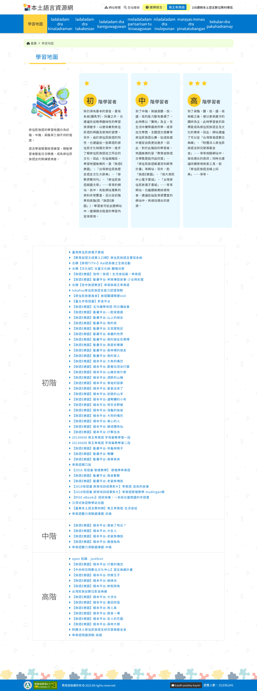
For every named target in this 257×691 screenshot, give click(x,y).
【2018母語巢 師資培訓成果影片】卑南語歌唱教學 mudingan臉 (118, 491)
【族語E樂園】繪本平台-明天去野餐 (97, 404)
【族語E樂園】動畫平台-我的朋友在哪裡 (101, 339)
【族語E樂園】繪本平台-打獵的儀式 (97, 564)
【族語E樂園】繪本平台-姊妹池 (94, 580)
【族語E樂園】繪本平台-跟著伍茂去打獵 (101, 366)
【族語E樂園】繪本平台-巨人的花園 (97, 618)
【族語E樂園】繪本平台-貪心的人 (96, 421)
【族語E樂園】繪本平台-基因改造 (96, 602)
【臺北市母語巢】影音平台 (91, 301)
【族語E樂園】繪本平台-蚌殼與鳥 (96, 586)
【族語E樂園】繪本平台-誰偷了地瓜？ (99, 525)
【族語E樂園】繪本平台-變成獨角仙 (97, 426)
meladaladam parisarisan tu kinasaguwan (140, 23)
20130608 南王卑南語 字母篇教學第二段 (101, 442)
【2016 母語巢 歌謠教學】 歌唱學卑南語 (101, 470)
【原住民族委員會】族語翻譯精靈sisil (99, 295)
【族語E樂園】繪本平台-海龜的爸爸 (97, 410)
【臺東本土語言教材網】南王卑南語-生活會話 (104, 508)
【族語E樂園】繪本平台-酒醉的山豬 (97, 377)
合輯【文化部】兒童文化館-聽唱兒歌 (98, 268)
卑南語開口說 (81, 464)
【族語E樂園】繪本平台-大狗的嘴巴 (97, 415)
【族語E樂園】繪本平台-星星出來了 (97, 388)
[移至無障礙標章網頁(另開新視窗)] (46, 685)
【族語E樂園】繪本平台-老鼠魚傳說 (97, 536)
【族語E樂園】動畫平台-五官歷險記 (97, 328)
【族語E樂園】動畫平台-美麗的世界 (97, 334)
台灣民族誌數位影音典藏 (89, 591)
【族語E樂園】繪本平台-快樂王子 (96, 575)
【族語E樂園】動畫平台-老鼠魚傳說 (97, 481)
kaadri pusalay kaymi (187, 685)
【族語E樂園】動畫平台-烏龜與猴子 (97, 448)
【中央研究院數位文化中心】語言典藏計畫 (102, 569)
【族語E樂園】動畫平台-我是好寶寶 (97, 344)
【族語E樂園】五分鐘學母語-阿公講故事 (101, 306)
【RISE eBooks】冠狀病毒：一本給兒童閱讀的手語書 (110, 497)
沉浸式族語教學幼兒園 (88, 502)
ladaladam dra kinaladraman (60, 23)
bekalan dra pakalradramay (220, 24)
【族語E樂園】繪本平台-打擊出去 (96, 432)
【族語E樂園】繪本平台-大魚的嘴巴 (97, 361)
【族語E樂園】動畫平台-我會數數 (96, 475)
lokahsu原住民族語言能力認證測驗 (97, 290)
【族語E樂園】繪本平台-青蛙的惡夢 (97, 383)
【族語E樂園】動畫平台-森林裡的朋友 (99, 350)
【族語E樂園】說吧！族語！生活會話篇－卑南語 (106, 274)
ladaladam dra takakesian (84, 23)
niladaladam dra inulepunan (165, 23)
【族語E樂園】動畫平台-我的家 (94, 323)
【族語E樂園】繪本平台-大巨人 (94, 530)
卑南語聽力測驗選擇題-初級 (92, 513)
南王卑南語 (177, 7)
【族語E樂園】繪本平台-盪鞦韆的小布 (99, 399)
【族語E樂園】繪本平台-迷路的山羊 (97, 393)
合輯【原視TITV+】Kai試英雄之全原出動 (101, 263)
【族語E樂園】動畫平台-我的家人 (96, 355)
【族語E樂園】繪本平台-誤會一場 (96, 613)
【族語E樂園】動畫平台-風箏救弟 (96, 459)
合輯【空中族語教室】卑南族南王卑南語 (101, 284)
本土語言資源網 (52, 7)
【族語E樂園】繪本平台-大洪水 (94, 596)
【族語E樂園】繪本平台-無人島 (94, 607)
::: (101, 6)
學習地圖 (35, 23)
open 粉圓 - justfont (87, 558)
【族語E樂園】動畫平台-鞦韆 (93, 453)
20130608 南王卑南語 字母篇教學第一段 (101, 437)
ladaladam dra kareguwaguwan (111, 24)
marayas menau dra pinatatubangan (191, 23)
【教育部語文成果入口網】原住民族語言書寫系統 (107, 257)
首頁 (33, 43)
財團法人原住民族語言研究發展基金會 (99, 629)
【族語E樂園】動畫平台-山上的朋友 (97, 317)
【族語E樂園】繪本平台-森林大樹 (96, 624)
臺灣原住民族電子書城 (88, 252)
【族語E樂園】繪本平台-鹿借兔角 (96, 541)
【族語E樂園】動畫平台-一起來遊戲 (97, 312)
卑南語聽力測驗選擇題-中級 (92, 547)
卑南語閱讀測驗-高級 (87, 635)
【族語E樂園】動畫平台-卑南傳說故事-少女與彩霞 (108, 279)
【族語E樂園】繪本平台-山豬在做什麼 (99, 372)
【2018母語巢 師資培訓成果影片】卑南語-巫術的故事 (110, 486)
